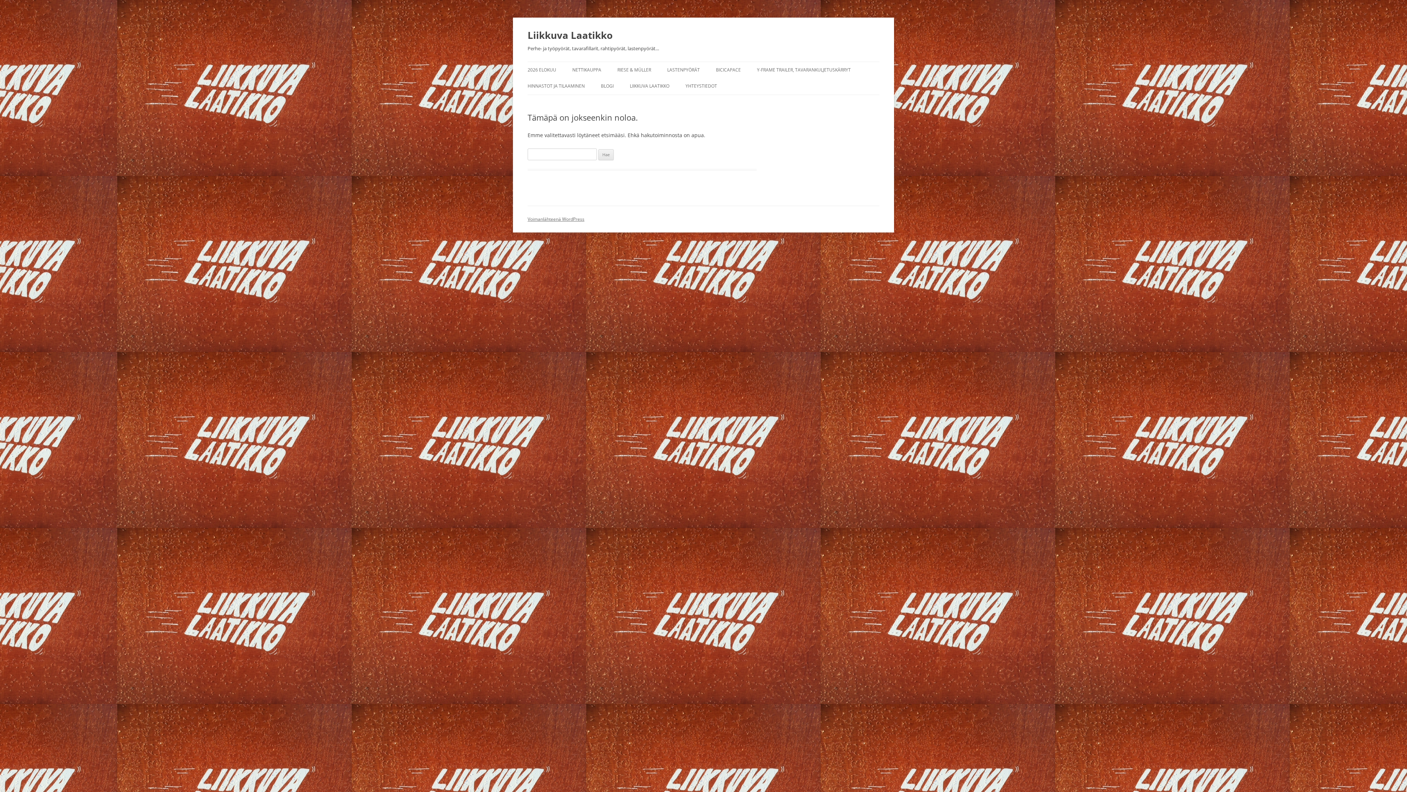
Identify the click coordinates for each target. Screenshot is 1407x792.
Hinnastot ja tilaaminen (556, 86)
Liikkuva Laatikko (570, 35)
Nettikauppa (586, 70)
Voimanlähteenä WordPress (556, 219)
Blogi (607, 86)
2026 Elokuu (542, 70)
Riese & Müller (634, 70)
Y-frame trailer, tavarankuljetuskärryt (804, 70)
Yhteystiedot (701, 86)
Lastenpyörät (683, 70)
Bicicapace (728, 70)
